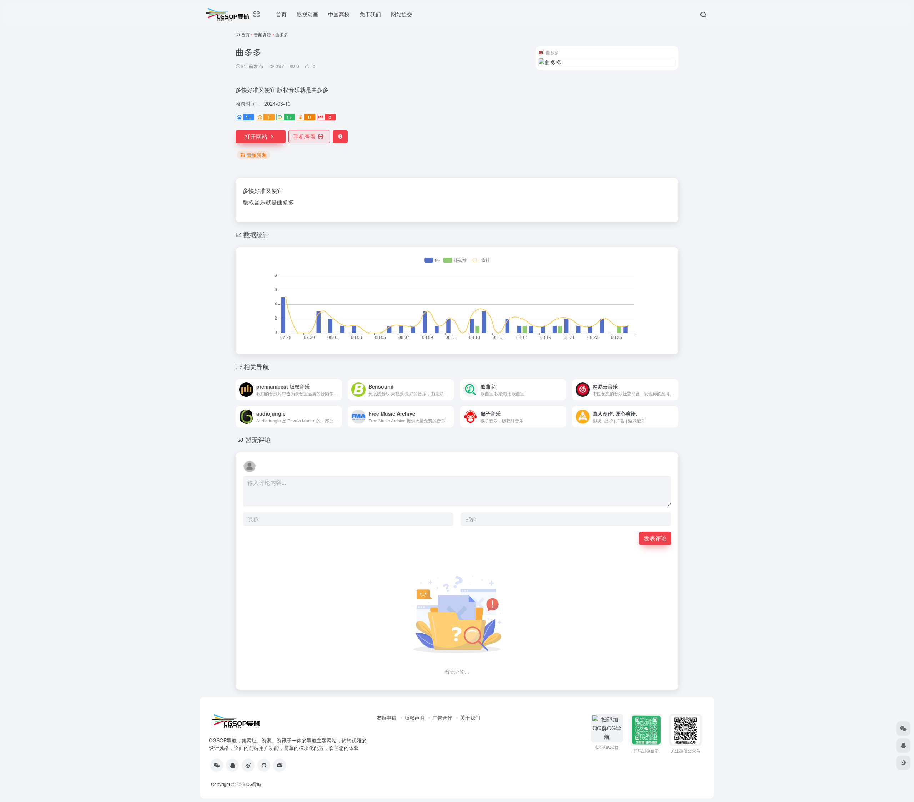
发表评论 (655, 538)
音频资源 (262, 34)
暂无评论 (258, 439)
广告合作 (442, 717)
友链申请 (387, 717)
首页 (245, 34)
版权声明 (415, 717)
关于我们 (470, 717)
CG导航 (253, 784)
